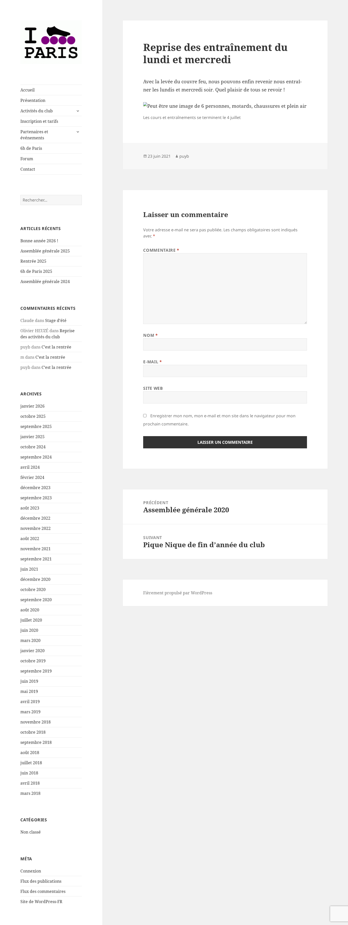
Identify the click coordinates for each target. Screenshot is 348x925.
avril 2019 (30, 701)
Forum (26, 159)
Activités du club (36, 111)
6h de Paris (31, 148)
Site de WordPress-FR (41, 901)
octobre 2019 (33, 661)
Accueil (27, 90)
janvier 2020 (32, 650)
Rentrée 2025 (33, 261)
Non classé (30, 832)
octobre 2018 (33, 732)
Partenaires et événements (34, 135)
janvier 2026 (32, 406)
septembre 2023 (36, 498)
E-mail (152, 362)
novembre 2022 (35, 528)
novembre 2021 (35, 549)
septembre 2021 (36, 559)
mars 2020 (30, 640)
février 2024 (32, 477)
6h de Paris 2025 (36, 271)
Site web (153, 388)
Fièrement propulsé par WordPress (177, 593)
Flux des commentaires (42, 891)
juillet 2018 (31, 763)
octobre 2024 (33, 447)
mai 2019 (29, 691)
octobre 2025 (33, 416)
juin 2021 (29, 569)
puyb (184, 156)
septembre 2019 (36, 671)
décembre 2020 (35, 579)
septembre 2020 (36, 599)
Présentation (32, 100)
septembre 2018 (36, 742)
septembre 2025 (36, 426)
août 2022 (29, 538)
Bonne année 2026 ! (39, 241)
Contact (27, 169)
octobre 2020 (33, 589)
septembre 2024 (36, 457)
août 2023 (29, 508)
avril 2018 (30, 783)
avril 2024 (30, 467)
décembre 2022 (35, 518)
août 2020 (29, 610)
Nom (150, 335)
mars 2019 (30, 712)
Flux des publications (40, 881)
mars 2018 (30, 793)
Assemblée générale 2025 (45, 251)
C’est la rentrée (56, 347)
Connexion (30, 871)
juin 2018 (29, 773)
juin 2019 (29, 681)
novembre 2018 (35, 722)
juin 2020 (29, 630)
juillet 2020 (31, 620)
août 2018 (29, 752)
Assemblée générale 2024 (45, 281)
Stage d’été (55, 320)
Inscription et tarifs (39, 121)
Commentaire (161, 250)
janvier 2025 (32, 436)
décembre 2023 (35, 487)
